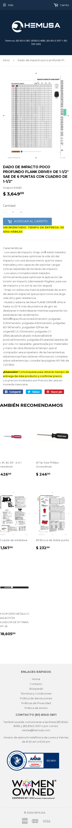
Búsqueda (36, 688)
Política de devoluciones (36, 698)
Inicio (6, 60)
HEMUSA (39, 812)
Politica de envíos (36, 708)
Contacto (36, 683)
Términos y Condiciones (36, 693)
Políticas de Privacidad (36, 703)
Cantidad (9, 206)
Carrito (64, 5)
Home (36, 679)
